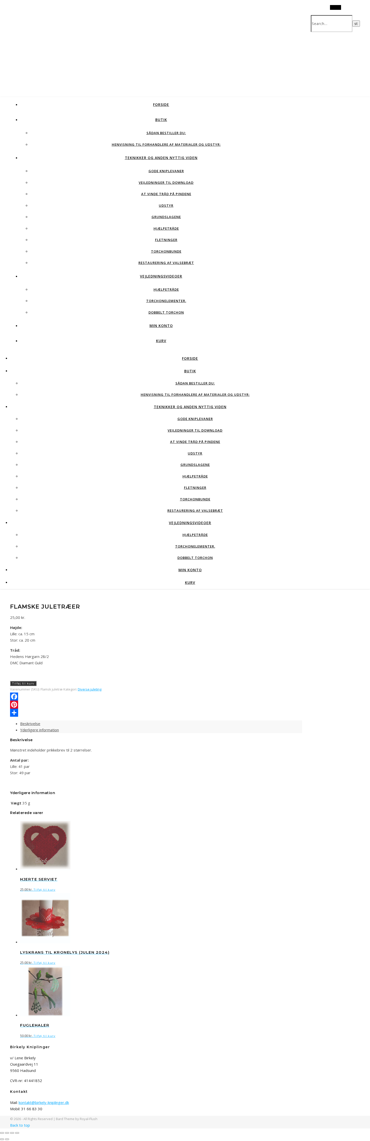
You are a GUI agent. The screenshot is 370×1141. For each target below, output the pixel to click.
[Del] (12, 1133)
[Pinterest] (156, 705)
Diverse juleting (89, 689)
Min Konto (161, 325)
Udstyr (166, 205)
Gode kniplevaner (166, 171)
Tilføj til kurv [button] (44, 889)
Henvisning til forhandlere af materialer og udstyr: (166, 144)
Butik (161, 119)
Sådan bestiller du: (166, 133)
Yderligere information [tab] (39, 729)
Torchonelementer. (166, 300)
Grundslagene (166, 217)
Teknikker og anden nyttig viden (161, 157)
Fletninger (166, 239)
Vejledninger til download (166, 182)
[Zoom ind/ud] (2, 1133)
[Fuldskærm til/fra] (7, 1133)
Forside (161, 104)
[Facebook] (156, 697)
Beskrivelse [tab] (30, 723)
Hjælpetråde (166, 228)
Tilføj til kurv (23, 683)
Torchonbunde (166, 251)
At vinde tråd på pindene (166, 194)
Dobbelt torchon (166, 312)
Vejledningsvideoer (161, 276)
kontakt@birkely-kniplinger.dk (44, 1102)
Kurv (161, 340)
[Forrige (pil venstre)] (2, 1139)
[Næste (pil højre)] (7, 1139)
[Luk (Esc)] (17, 1133)
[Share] (156, 713)
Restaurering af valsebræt (166, 262)
